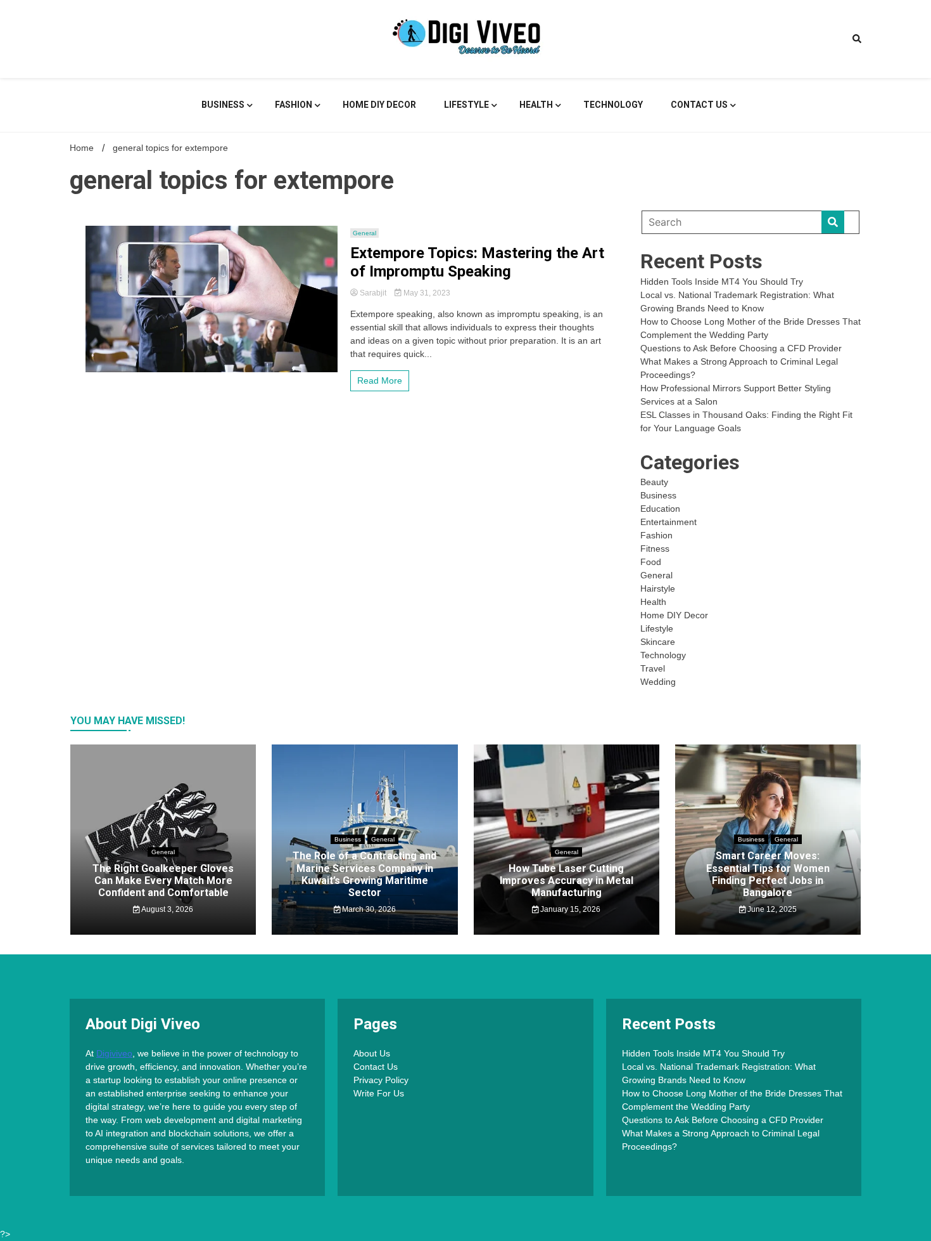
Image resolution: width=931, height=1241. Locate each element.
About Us (371, 1053)
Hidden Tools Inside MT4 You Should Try (721, 281)
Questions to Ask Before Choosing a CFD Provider (741, 348)
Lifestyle (466, 105)
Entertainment (668, 522)
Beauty (654, 482)
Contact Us (699, 105)
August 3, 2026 (166, 909)
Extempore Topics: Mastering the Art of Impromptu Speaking (477, 262)
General (364, 233)
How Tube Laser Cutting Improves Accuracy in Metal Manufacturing (566, 880)
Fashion (293, 105)
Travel (652, 668)
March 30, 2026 (368, 909)
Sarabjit (373, 293)
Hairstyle (657, 588)
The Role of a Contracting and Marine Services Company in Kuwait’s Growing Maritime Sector (364, 874)
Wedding (658, 682)
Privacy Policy (380, 1080)
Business (222, 105)
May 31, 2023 (426, 293)
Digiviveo (114, 1053)
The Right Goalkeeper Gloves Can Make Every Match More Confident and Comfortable (163, 880)
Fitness (654, 548)
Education (660, 509)
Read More (379, 380)
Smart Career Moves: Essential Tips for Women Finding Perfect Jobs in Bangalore (768, 874)
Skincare (657, 642)
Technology (613, 105)
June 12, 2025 (771, 909)
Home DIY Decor (379, 105)
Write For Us (378, 1093)
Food (650, 562)
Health (536, 105)
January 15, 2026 (569, 909)
